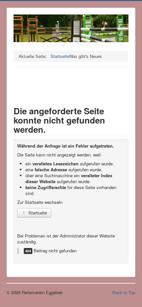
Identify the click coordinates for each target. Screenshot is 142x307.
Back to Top (123, 292)
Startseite (37, 212)
